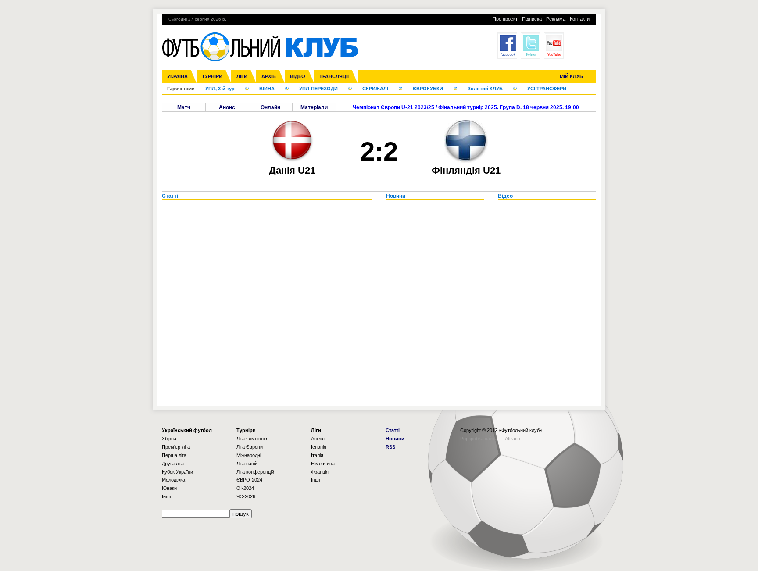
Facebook (507, 45)
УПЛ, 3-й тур (220, 88)
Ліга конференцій (255, 472)
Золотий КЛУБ (485, 88)
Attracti (512, 438)
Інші (166, 496)
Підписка (532, 18)
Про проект (505, 18)
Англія (318, 438)
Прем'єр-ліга (176, 447)
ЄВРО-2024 (249, 479)
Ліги (241, 76)
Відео (297, 76)
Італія (317, 455)
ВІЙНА (267, 88)
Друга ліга (173, 463)
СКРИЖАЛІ (375, 88)
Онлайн (270, 107)
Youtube (554, 45)
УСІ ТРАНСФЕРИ (546, 88)
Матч (183, 107)
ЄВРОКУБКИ (428, 88)
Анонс (227, 107)
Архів (268, 76)
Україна (177, 76)
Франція (320, 472)
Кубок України (177, 472)
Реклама (555, 18)
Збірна (169, 438)
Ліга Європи (249, 447)
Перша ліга (174, 455)
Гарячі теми (181, 88)
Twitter (530, 45)
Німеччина (323, 463)
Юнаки (169, 488)
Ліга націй (246, 463)
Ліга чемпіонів (251, 438)
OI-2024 (245, 488)
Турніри (212, 76)
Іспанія (318, 447)
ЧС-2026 (245, 496)
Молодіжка (173, 479)
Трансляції (334, 76)
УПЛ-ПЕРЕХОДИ (318, 88)
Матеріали (314, 107)
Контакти (580, 18)
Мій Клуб (571, 76)
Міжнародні (248, 455)
